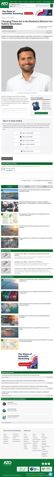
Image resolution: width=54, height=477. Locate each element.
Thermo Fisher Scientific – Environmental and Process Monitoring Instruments (21, 388)
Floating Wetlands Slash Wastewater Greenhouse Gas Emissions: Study (34, 190)
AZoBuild (5, 441)
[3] (9, 218)
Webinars (26, 441)
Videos (34, 434)
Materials (35, 445)
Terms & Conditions (44, 444)
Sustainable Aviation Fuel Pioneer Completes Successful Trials (35, 238)
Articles (25, 436)
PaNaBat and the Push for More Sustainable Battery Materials (34, 316)
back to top (46, 460)
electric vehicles (24, 98)
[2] (9, 206)
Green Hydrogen (36, 439)
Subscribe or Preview (12, 403)
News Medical (16, 439)
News (8, 17)
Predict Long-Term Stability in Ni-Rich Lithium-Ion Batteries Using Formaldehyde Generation (25, 392)
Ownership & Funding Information (45, 455)
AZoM (4, 434)
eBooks (25, 447)
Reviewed (49, 32)
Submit (50, 182)
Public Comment (27, 180)
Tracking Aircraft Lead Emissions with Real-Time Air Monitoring (20, 375)
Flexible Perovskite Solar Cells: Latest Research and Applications (34, 280)
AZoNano (5, 436)
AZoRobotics (6, 437)
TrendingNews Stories (9, 187)
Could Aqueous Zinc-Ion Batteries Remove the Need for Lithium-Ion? (35, 292)
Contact (43, 439)
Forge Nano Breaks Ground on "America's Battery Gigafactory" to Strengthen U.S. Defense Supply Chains (35, 202)
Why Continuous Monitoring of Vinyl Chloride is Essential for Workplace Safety (36, 340)
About (43, 434)
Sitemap (44, 449)
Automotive (10, 402)
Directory (26, 437)
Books (25, 445)
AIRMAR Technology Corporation (11, 383)
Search (43, 436)
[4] (9, 230)
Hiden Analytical (7, 395)
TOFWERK (6, 377)
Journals (26, 448)
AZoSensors (15, 434)
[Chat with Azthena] (50, 474)
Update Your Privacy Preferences (13, 475)
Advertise (44, 441)
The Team (35, 448)
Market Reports (27, 443)
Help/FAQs (35, 447)
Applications (36, 441)
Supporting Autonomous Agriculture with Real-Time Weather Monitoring (23, 380)
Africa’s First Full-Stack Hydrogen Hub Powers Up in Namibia (34, 226)
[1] (9, 194)
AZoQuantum (16, 436)
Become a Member (37, 450)
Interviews (35, 437)
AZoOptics (5, 439)
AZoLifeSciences (16, 441)
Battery (12, 17)
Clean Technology (12, 409)
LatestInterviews (44, 187)
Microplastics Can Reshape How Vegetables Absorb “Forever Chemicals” (34, 214)
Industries (35, 443)
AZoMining (5, 443)
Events (34, 436)
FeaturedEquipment (27, 187)
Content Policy (45, 451)
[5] (9, 242)
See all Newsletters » (7, 422)
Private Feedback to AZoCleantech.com (43, 180)
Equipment (26, 439)
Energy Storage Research (13, 416)
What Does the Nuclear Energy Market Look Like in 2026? (34, 328)
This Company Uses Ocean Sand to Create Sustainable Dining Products (35, 304)
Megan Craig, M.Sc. (12, 31)
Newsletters (44, 437)
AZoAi (14, 437)
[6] (9, 344)
